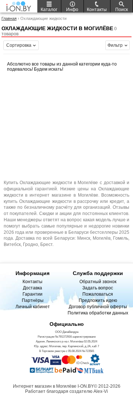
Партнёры (33, 300)
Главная (9, 18)
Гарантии (32, 294)
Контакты (32, 281)
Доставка (32, 287)
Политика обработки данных (98, 313)
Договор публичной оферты (98, 306)
